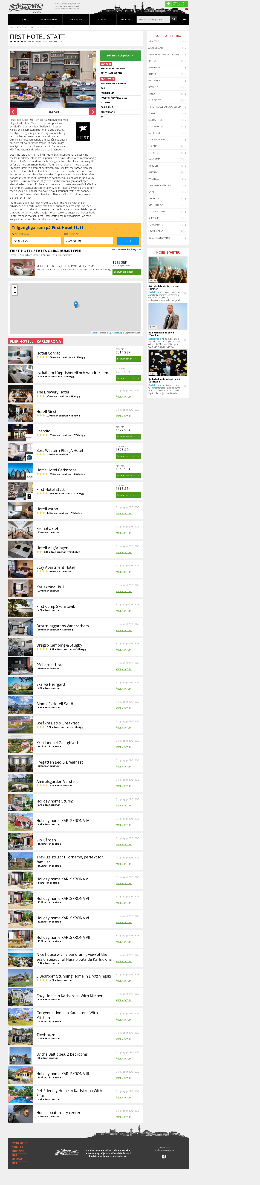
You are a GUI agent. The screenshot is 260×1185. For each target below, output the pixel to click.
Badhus (152, 60)
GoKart (152, 113)
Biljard (152, 74)
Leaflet (94, 332)
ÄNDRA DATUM (124, 396)
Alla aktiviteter (161, 238)
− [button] (15, 292)
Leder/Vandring (157, 139)
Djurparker (154, 100)
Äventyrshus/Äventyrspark (164, 54)
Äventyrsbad (155, 47)
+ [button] (15, 287)
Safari (151, 191)
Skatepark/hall (156, 211)
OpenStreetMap (115, 332)
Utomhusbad (155, 231)
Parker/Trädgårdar (159, 185)
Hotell (103, 19)
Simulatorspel (156, 205)
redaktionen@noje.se (164, 1150)
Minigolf (153, 165)
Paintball (153, 178)
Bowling (153, 87)
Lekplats (153, 152)
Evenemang (48, 19)
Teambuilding (156, 224)
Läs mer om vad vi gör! (115, 1156)
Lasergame (154, 133)
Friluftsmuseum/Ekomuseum (164, 106)
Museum (153, 172)
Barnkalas (154, 67)
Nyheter (76, 19)
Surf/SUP (153, 218)
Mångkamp (154, 159)
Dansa (151, 93)
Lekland (152, 146)
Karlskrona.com (18, 27)
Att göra (21, 19)
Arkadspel (154, 41)
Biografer (154, 80)
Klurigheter (155, 119)
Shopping (153, 198)
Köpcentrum (155, 126)
